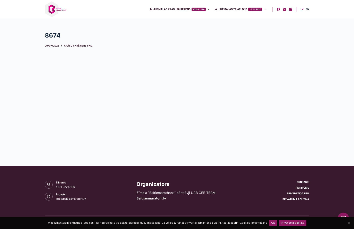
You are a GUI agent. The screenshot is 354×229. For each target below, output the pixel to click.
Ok (273, 222)
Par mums (302, 187)
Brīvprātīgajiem (298, 193)
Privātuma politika (296, 199)
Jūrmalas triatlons (240, 9)
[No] (349, 223)
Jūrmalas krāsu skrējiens (179, 9)
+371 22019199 (65, 186)
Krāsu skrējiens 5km (78, 45)
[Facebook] (278, 9)
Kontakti (303, 181)
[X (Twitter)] (284, 9)
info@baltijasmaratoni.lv (71, 198)
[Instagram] (290, 9)
